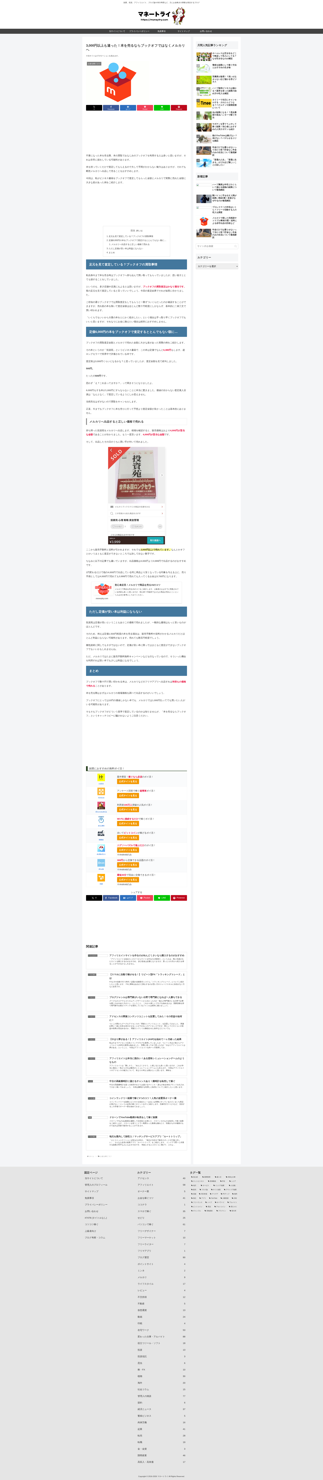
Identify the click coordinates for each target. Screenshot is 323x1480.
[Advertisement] (136, 132)
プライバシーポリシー (96, 1204)
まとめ (112, 252)
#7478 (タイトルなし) (96, 1218)
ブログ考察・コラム (95, 1237)
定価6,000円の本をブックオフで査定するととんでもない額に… (137, 240)
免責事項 (89, 1198)
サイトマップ (91, 1191)
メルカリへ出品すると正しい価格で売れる (130, 244)
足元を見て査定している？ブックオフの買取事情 (131, 236)
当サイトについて (94, 1178)
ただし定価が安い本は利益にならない (126, 248)
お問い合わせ (91, 1211)
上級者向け (90, 1231)
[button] (235, 246)
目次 (133, 230)
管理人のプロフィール (96, 1185)
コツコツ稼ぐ (91, 1224)
